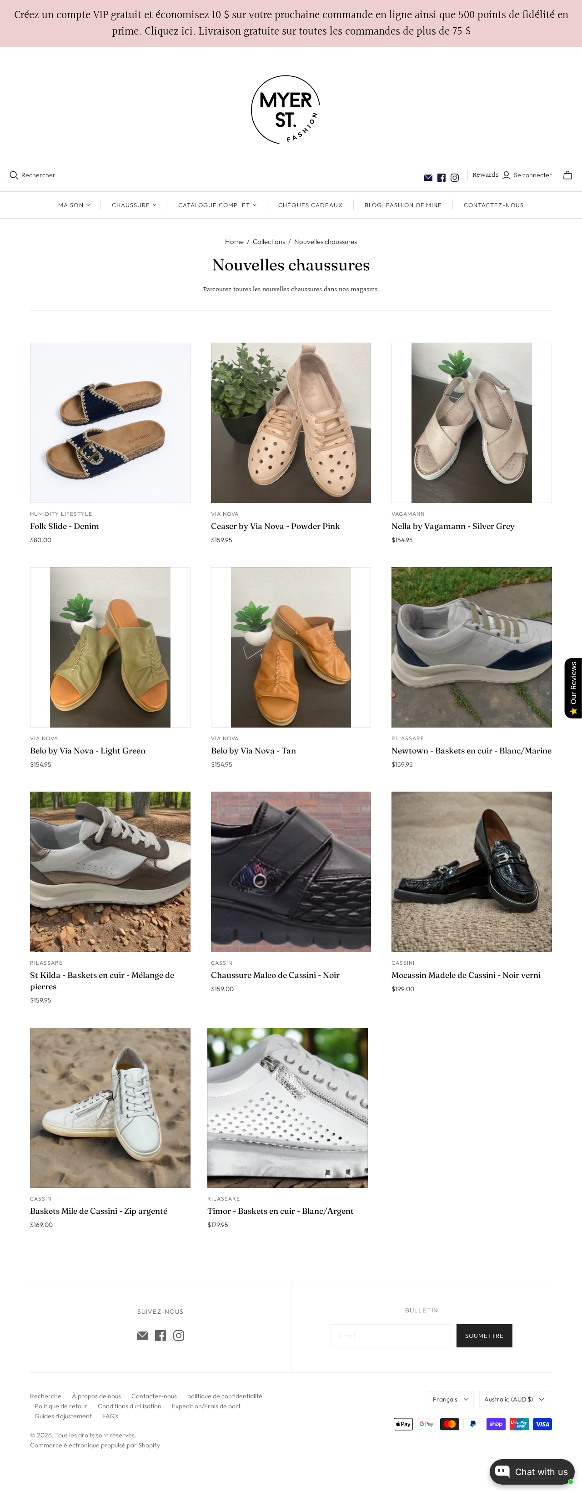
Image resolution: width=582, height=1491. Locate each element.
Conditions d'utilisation (129, 1406)
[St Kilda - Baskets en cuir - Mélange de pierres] (110, 872)
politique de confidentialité (224, 1396)
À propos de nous (96, 1396)
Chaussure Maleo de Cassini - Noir (275, 975)
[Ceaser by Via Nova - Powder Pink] (291, 423)
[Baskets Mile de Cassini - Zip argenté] (110, 1108)
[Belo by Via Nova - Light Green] (110, 647)
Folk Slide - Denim (64, 526)
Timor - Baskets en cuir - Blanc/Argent (280, 1211)
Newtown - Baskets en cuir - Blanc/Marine (471, 750)
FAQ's (110, 1416)
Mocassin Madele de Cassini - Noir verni (466, 975)
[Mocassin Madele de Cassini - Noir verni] (471, 872)
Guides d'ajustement (63, 1416)
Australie (508, 1399)
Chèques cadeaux (310, 205)
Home (234, 241)
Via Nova (225, 513)
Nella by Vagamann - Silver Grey (453, 526)
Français (445, 1399)
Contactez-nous (494, 205)
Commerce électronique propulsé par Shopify (95, 1445)
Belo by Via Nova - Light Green (88, 750)
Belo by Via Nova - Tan (253, 750)
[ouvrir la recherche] (14, 175)
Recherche (45, 1396)
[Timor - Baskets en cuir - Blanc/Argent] (287, 1108)
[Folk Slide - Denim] (110, 423)
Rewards (485, 175)
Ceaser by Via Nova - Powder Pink (275, 526)
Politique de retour (61, 1406)
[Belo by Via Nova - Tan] (291, 647)
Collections (269, 241)
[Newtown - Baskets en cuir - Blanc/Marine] (471, 647)
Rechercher (38, 175)
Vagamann (408, 513)
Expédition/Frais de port (206, 1406)
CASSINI (222, 962)
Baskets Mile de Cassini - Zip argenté (98, 1211)
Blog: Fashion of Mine (403, 205)
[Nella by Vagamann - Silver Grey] (471, 423)
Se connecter (533, 175)
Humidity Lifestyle (61, 513)
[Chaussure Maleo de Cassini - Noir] (291, 872)
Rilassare (407, 738)
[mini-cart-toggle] (567, 175)
